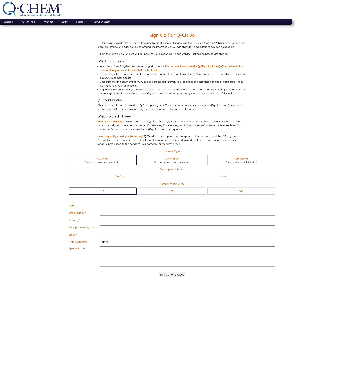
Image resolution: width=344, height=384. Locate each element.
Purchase (48, 21)
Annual (224, 176)
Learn (64, 21)
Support (80, 21)
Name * (73, 205)
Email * (73, 234)
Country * (74, 220)
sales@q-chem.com (216, 105)
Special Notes (77, 248)
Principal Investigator (81, 227)
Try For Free (27, 21)
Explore (8, 21)
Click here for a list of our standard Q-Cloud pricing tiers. (130, 105)
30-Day (120, 176)
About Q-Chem (101, 21)
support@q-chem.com (118, 109)
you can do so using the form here (177, 89)
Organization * (77, 212)
